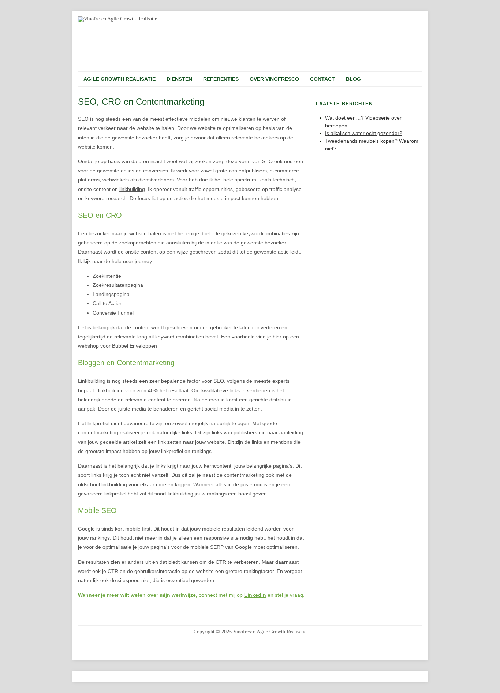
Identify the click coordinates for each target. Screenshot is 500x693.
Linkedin (255, 595)
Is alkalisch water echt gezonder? (363, 133)
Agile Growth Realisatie (119, 79)
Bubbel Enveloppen (134, 346)
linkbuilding (132, 189)
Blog (353, 79)
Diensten (179, 79)
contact (322, 79)
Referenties (221, 79)
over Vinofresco (274, 79)
